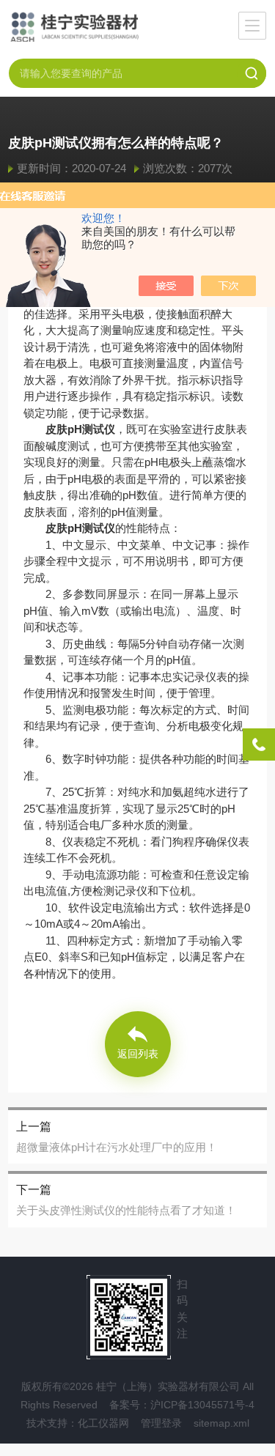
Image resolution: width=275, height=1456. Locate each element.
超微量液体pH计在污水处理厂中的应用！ (116, 1147)
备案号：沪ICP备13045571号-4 (181, 1405)
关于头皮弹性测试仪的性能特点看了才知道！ (126, 1210)
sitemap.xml (221, 1423)
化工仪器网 (103, 1423)
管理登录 (161, 1423)
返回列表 (137, 1054)
